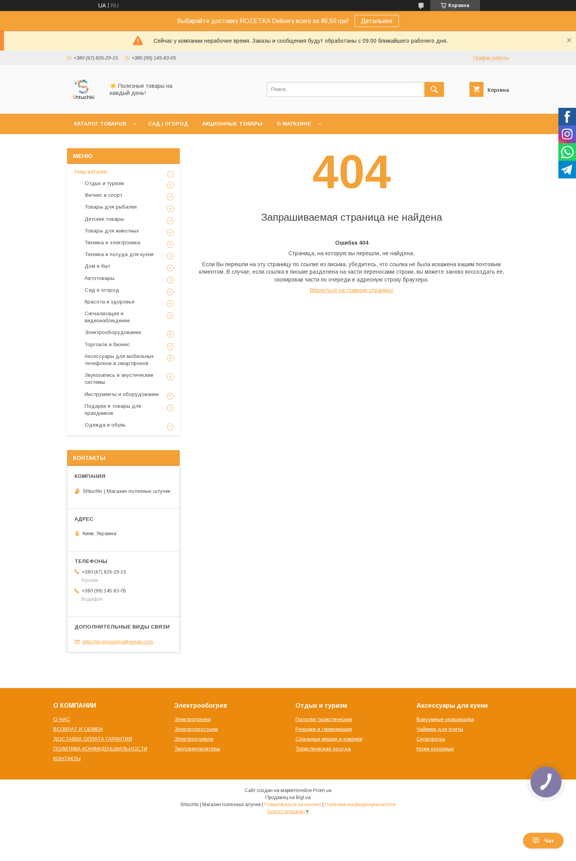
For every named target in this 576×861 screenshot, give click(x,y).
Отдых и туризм (104, 183)
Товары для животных (112, 231)
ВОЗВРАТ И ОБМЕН (78, 729)
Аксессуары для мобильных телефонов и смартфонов (119, 359)
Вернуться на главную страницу (351, 290)
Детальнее (377, 21)
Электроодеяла (193, 739)
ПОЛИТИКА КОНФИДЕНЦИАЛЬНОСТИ (100, 749)
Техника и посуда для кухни (119, 254)
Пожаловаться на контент (292, 804)
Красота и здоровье (109, 302)
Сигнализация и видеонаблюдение (107, 317)
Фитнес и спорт (103, 195)
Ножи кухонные (435, 749)
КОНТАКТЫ (67, 758)
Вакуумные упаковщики (445, 719)
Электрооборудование (113, 332)
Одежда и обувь (105, 425)
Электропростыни (196, 729)
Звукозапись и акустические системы (119, 378)
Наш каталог (91, 172)
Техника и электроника (112, 242)
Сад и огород (102, 290)
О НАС (61, 719)
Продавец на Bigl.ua (288, 797)
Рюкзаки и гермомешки (323, 729)
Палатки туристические (323, 719)
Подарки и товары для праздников (113, 409)
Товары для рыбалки (111, 207)
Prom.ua (322, 790)
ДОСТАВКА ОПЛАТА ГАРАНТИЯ (92, 739)
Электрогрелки (192, 719)
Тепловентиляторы (197, 749)
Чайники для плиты (440, 729)
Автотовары (99, 278)
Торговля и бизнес (107, 344)
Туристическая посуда (323, 749)
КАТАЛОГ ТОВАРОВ (100, 124)
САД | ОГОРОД (168, 124)
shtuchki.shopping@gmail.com (117, 642)
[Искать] (434, 89)
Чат (549, 840)
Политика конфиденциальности (360, 804)
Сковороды (431, 739)
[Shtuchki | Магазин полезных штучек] (83, 103)
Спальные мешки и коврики (328, 739)
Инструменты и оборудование (122, 394)
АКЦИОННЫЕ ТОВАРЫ (232, 124)
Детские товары (104, 219)
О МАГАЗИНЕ (294, 124)
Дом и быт (97, 266)
